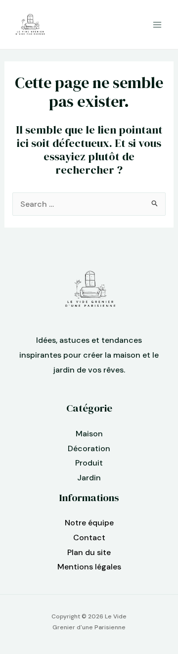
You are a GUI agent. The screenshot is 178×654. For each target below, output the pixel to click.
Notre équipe (89, 522)
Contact (89, 537)
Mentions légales (89, 566)
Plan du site (89, 552)
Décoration (89, 448)
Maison (89, 433)
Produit (89, 463)
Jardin (89, 477)
